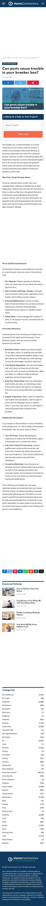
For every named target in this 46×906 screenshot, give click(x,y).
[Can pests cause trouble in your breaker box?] (23, 109)
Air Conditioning (7, 695)
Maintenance (7, 797)
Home (4, 58)
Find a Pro (23, 134)
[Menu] (3, 3)
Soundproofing (7, 832)
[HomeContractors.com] (23, 3)
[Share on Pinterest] (33, 83)
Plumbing (5, 815)
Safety (4, 825)
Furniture (5, 762)
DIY (3, 741)
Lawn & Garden (7, 794)
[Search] (42, 3)
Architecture (6, 705)
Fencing (5, 751)
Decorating (6, 737)
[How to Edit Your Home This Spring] (8, 592)
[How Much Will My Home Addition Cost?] (8, 627)
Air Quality (5, 698)
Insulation (5, 783)
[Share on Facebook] (8, 83)
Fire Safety (6, 755)
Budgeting (5, 716)
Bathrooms (6, 712)
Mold (4, 801)
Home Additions (8, 769)
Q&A (8, 58)
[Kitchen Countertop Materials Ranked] (8, 615)
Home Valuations (8, 779)
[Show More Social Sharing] (42, 83)
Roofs (4, 822)
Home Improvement (10, 63)
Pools (4, 818)
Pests (4, 808)
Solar (4, 829)
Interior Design (7, 786)
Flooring (5, 758)
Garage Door (6, 765)
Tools (4, 836)
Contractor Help (7, 730)
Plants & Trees (7, 811)
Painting (5, 804)
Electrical (5, 748)
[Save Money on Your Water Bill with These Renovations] (8, 604)
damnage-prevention (9, 733)
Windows (5, 843)
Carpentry (5, 719)
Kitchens (5, 790)
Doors (4, 744)
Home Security (7, 776)
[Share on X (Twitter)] (20, 83)
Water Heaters (7, 839)
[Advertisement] (23, 32)
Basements (6, 709)
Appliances (6, 702)
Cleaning (5, 723)
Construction (6, 726)
